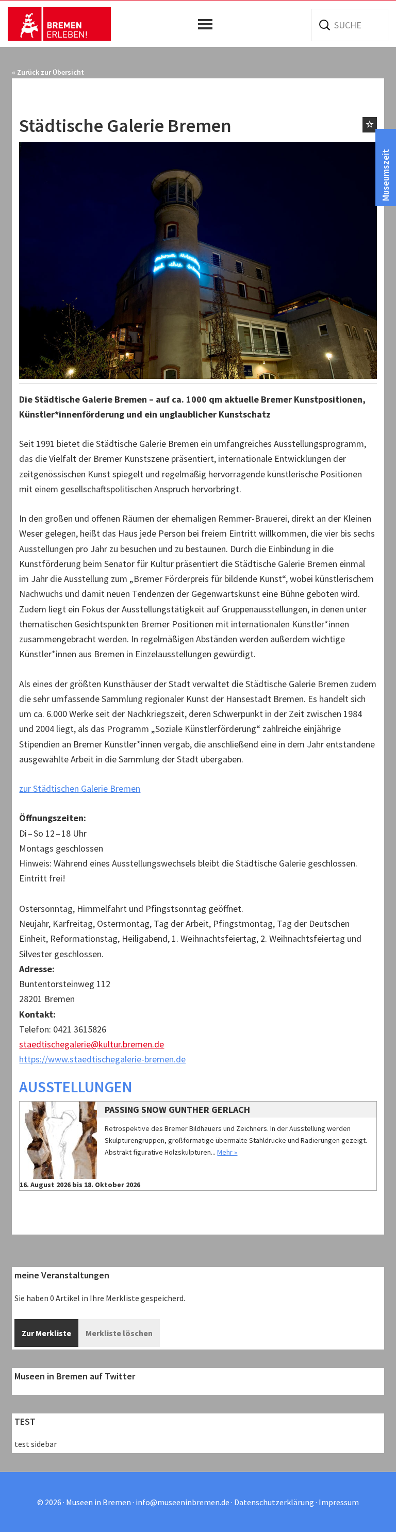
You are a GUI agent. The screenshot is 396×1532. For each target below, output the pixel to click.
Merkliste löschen (119, 1333)
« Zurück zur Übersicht (48, 72)
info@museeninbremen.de (182, 1502)
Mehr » (227, 1152)
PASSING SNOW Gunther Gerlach (177, 1109)
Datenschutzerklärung (274, 1502)
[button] (207, 24)
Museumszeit (385, 175)
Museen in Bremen (59, 23)
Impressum (339, 1502)
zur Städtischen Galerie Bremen (79, 788)
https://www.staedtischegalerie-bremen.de (102, 1059)
